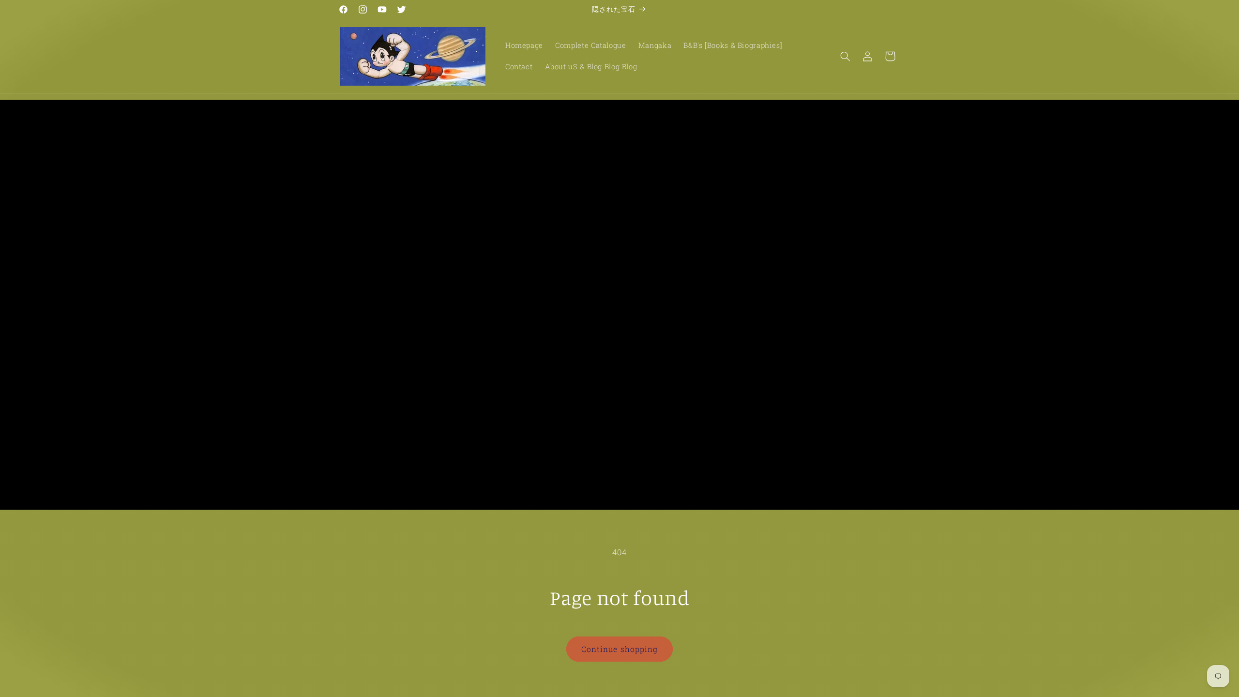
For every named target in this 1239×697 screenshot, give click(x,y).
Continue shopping (619, 649)
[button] (845, 56)
